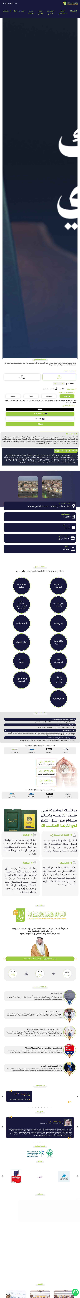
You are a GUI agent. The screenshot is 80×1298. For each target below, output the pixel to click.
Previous (2, 1097)
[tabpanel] (28, 487)
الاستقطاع (7, 11)
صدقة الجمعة (31, 12)
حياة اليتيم (40, 12)
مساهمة (13, 396)
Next (77, 1097)
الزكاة (15, 11)
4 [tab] (38, 1107)
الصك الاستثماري (62, 12)
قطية (31, 396)
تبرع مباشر (67, 396)
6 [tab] (45, 1107)
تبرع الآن (40, 424)
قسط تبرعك (49, 396)
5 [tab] (42, 1107)
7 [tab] (48, 1107)
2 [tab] (32, 1107)
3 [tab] (35, 1107)
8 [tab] (51, 1107)
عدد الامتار (70, 384)
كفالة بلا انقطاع (50, 12)
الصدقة (21, 11)
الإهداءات (73, 11)
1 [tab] (40, 500)
